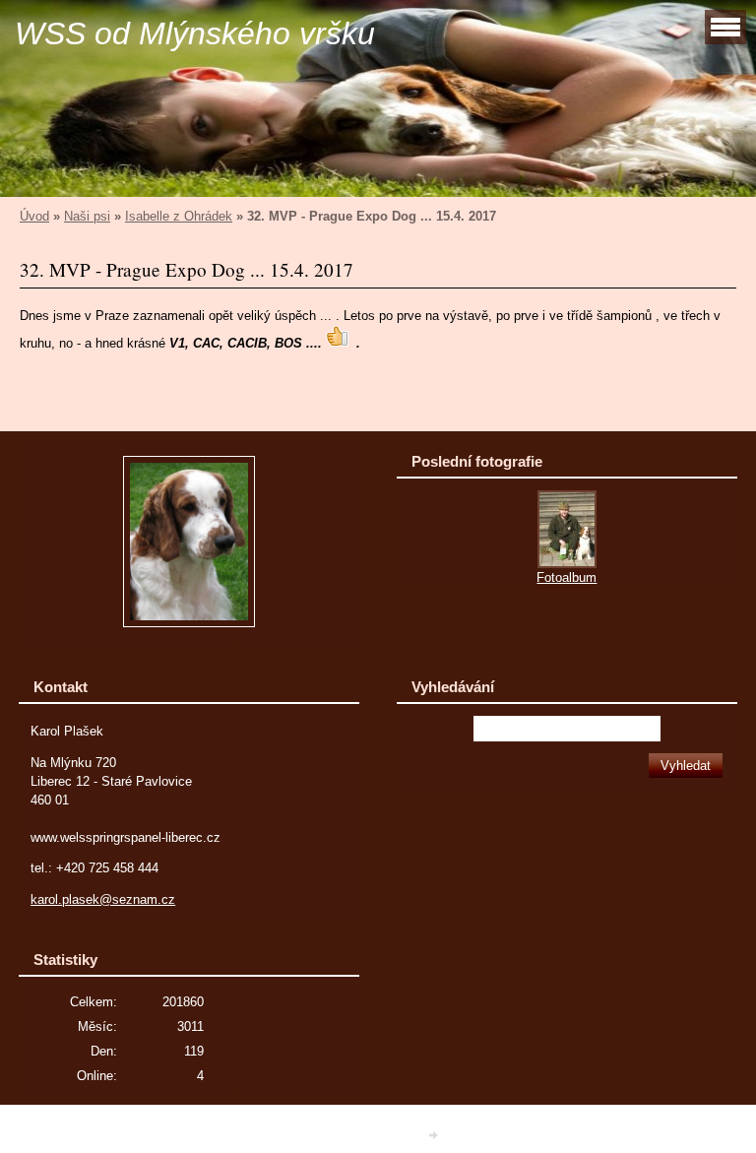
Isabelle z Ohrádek (178, 216)
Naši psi (87, 216)
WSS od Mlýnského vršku (195, 33)
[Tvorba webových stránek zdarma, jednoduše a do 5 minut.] (435, 1135)
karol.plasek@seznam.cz (103, 899)
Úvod (34, 216)
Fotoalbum (566, 577)
